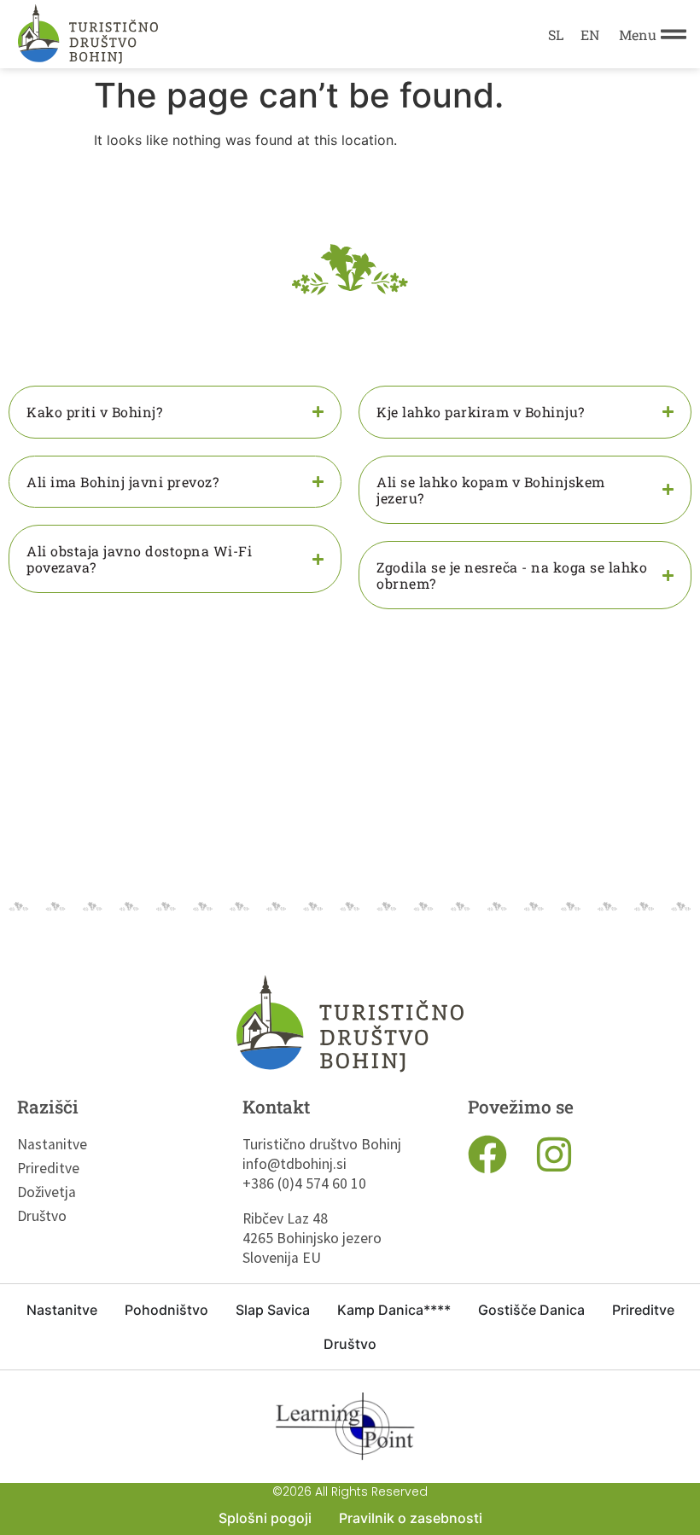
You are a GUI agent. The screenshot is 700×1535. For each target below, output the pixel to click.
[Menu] (673, 34)
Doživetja (43, 1192)
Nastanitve (43, 1144)
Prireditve (43, 1168)
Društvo (42, 1215)
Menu (637, 35)
